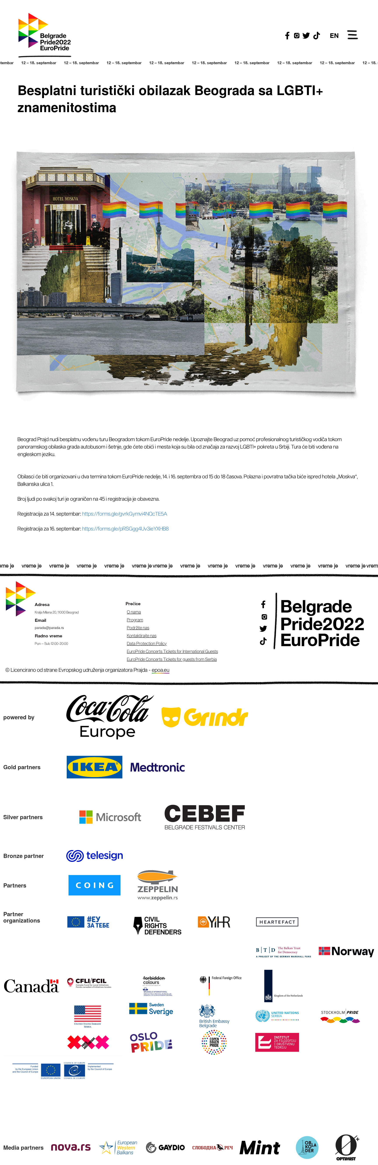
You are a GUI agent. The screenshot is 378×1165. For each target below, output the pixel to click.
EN (334, 35)
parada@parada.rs (49, 627)
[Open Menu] (352, 35)
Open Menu (352, 35)
